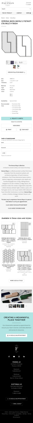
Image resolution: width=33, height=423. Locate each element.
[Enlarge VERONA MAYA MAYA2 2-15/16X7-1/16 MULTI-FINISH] (16, 44)
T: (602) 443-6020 (16, 376)
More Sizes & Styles (16, 281)
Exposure (18, 417)
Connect (29, 4)
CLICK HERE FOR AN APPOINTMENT (16, 205)
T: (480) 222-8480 (16, 393)
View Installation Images (16, 72)
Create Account (10, 138)
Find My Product (7, 13)
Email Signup (17, 404)
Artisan (7, 18)
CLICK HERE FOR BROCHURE (16, 208)
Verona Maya (12, 18)
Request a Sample (17, 118)
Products (3, 18)
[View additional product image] (12, 62)
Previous (7, 306)
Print (9, 130)
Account (29, 2)
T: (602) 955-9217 (16, 371)
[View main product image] (8, 62)
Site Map (24, 414)
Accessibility (18, 414)
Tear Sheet (25, 130)
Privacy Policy (5, 414)
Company (19, 13)
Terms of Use (12, 414)
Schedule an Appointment (17, 335)
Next (26, 306)
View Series (16, 126)
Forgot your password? (6, 155)
